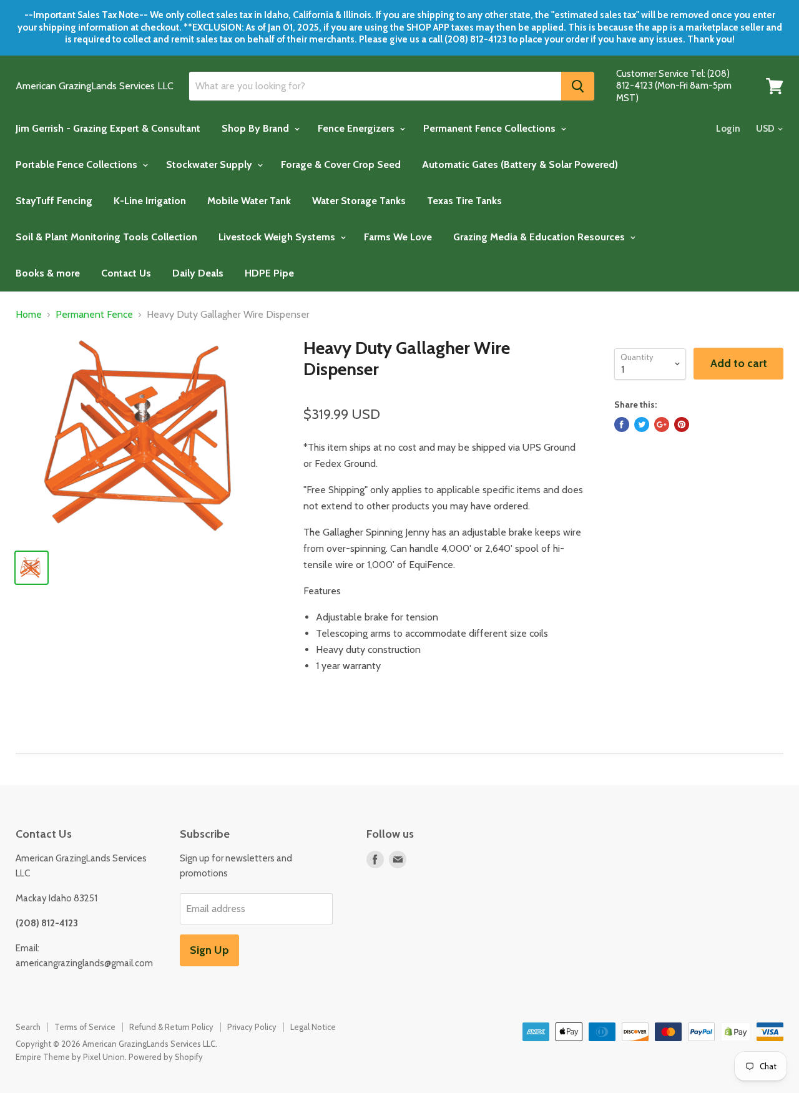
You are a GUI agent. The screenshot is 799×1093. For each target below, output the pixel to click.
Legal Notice (313, 1027)
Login (728, 128)
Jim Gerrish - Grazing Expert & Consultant (108, 128)
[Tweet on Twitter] (641, 424)
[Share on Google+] (661, 424)
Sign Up (209, 950)
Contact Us (126, 273)
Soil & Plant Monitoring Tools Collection (106, 237)
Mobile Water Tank (249, 201)
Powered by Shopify (166, 1057)
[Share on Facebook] (621, 424)
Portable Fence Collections (78, 164)
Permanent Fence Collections (490, 128)
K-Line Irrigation (150, 201)
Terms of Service (84, 1027)
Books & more (48, 273)
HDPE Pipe (269, 273)
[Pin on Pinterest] (681, 424)
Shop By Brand (257, 128)
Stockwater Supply (210, 164)
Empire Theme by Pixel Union (70, 1057)
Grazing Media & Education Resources (540, 237)
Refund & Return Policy (171, 1027)
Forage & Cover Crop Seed (341, 164)
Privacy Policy (252, 1027)
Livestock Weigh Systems (278, 237)
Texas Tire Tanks (464, 201)
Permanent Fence (94, 314)
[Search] (577, 86)
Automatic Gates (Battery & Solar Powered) (520, 164)
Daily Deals (197, 273)
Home (29, 314)
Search (28, 1027)
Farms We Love (398, 237)
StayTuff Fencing (54, 201)
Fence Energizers (357, 128)
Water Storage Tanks (359, 201)
